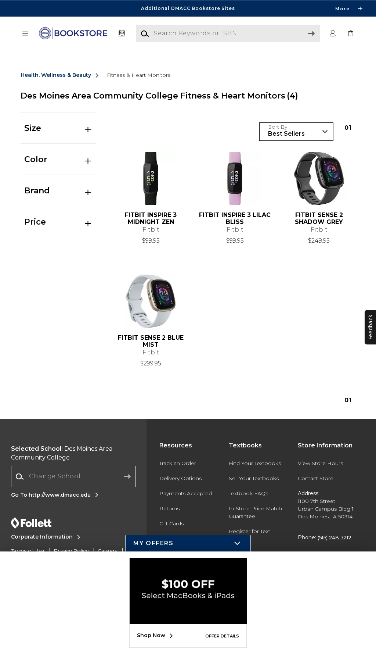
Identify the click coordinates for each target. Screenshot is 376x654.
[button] (188, 8)
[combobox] (73, 476)
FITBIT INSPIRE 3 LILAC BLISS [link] (235, 218)
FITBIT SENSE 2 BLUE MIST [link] (151, 341)
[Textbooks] (122, 33)
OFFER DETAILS (222, 636)
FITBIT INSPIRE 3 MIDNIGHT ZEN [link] (151, 218)
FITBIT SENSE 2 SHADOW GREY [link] (319, 218)
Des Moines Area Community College (61, 453)
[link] (350, 33)
